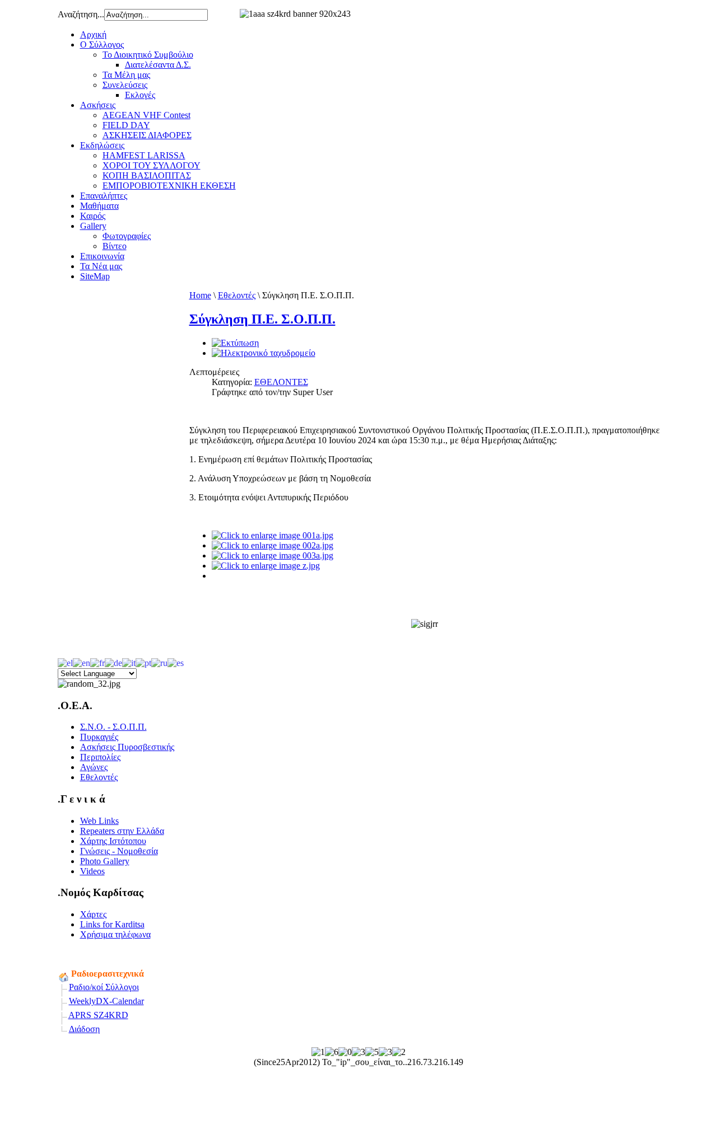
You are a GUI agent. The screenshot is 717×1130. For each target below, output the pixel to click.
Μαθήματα (99, 205)
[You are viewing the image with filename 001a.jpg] (272, 535)
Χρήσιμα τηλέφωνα (115, 934)
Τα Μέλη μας (126, 74)
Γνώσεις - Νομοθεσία (119, 851)
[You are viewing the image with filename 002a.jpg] (272, 545)
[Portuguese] (143, 662)
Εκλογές (140, 95)
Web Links (99, 821)
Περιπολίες (100, 757)
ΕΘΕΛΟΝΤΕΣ (281, 382)
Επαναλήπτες (103, 195)
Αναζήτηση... (81, 14)
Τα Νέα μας (101, 266)
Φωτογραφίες (127, 236)
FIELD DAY (126, 125)
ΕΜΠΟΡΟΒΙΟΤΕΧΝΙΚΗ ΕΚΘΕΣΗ (169, 185)
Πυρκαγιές (99, 737)
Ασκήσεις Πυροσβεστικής (127, 747)
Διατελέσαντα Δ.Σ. (158, 64)
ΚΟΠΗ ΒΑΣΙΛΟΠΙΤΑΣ (147, 175)
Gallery (93, 226)
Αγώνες (94, 767)
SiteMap (95, 276)
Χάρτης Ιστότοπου (113, 841)
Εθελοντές (236, 295)
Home (200, 295)
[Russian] (159, 662)
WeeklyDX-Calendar (106, 1001)
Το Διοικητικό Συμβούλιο (148, 54)
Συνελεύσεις (125, 85)
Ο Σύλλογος (102, 44)
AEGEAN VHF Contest (146, 115)
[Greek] (65, 662)
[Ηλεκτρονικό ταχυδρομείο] (263, 353)
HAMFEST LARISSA (144, 155)
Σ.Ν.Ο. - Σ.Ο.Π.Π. (113, 727)
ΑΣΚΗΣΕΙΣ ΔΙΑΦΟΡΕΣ (147, 135)
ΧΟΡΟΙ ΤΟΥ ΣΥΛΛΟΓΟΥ (152, 165)
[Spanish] (175, 662)
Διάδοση (84, 1029)
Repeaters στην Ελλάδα (122, 831)
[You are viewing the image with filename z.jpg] (266, 565)
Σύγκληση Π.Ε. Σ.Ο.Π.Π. (262, 319)
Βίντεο (115, 246)
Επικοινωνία (102, 256)
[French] (97, 662)
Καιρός (92, 216)
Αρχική (93, 34)
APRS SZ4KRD (98, 1015)
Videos (92, 871)
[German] (113, 662)
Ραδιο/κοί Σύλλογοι (104, 987)
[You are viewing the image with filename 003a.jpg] (272, 555)
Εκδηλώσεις (102, 145)
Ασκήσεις (97, 105)
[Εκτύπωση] (235, 343)
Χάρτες (93, 914)
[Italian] (129, 662)
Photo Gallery (104, 861)
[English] (81, 662)
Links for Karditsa (112, 924)
